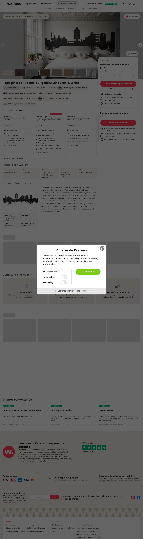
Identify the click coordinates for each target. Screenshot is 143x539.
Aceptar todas (88, 271)
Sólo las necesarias (50, 271)
